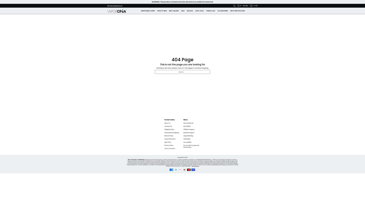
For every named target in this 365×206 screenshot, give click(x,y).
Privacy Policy (168, 145)
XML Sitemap (195, 166)
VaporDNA (180, 157)
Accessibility (187, 142)
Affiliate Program (189, 129)
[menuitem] (243, 6)
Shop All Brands (188, 123)
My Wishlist (187, 126)
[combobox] (182, 72)
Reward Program (188, 133)
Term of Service (169, 148)
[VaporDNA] (116, 11)
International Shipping (171, 133)
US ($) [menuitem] (256, 5)
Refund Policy (168, 136)
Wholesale (186, 139)
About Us (167, 123)
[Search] (234, 6)
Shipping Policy (169, 129)
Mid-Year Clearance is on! (114, 6)
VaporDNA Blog (188, 136)
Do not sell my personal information (191, 146)
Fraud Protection (169, 139)
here (190, 68)
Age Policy (167, 142)
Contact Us (168, 126)
